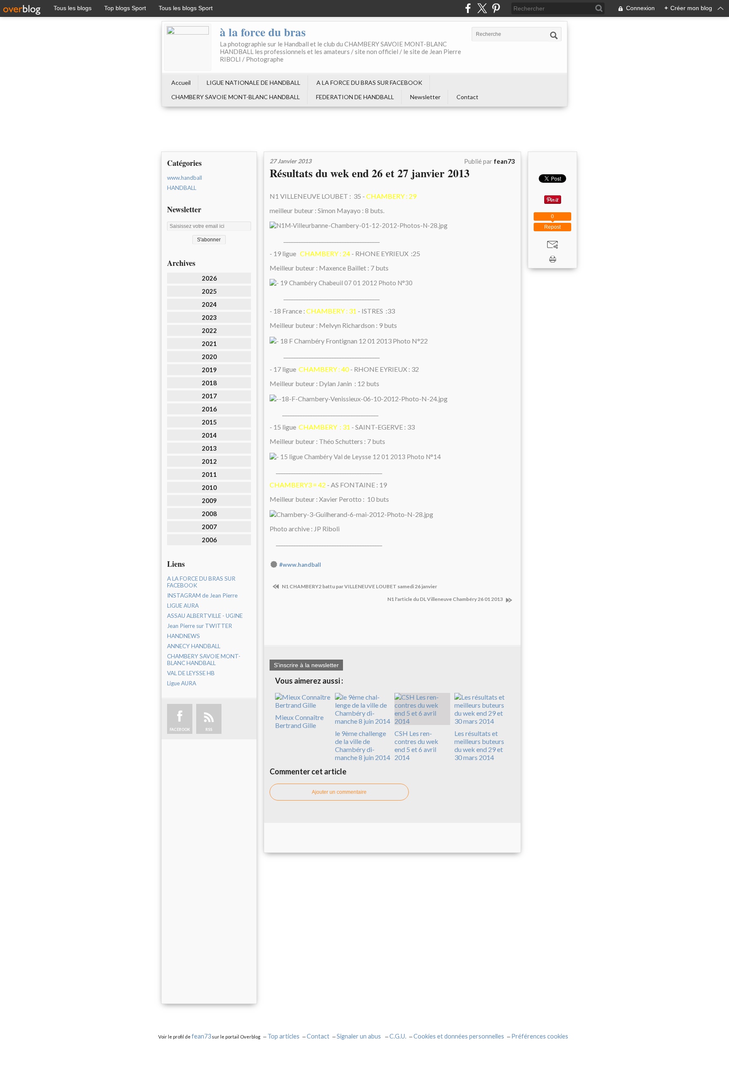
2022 (209, 330)
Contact (467, 96)
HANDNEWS (183, 636)
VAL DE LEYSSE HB (191, 673)
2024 (209, 304)
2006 (209, 540)
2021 (209, 343)
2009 (209, 500)
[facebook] (468, 8)
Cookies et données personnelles (458, 1036)
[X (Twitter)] (482, 8)
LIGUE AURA (183, 605)
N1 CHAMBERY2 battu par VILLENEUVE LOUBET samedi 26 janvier (359, 586)
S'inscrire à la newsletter (306, 665)
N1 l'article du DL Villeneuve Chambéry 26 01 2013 (445, 599)
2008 (209, 513)
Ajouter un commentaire (339, 792)
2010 (209, 487)
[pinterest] (496, 8)
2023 (209, 317)
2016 (209, 409)
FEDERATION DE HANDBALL (355, 96)
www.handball (184, 177)
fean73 (201, 1036)
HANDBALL (181, 187)
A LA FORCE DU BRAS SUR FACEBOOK (369, 82)
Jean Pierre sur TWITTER (199, 625)
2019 (209, 369)
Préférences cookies (539, 1036)
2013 (209, 448)
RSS (208, 729)
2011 (209, 474)
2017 (209, 396)
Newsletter (425, 96)
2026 (209, 278)
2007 (209, 526)
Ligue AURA (181, 683)
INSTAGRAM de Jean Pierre (202, 595)
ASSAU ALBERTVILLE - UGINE (205, 615)
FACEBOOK (180, 729)
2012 (209, 461)
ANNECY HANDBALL (193, 646)
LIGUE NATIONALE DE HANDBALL (253, 82)
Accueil (181, 82)
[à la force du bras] (187, 47)
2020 (209, 356)
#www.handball (300, 564)
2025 (209, 291)
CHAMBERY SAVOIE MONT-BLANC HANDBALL (235, 96)
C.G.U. (397, 1036)
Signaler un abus (359, 1036)
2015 (209, 422)
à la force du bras (263, 32)
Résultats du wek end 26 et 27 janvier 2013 (370, 173)
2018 (209, 383)
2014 (209, 435)
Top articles (283, 1036)
